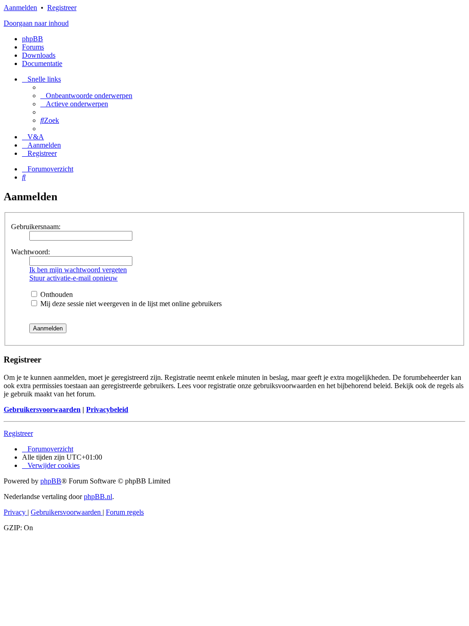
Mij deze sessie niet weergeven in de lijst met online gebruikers (130, 304)
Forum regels (125, 512)
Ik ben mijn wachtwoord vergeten (78, 270)
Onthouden (55, 294)
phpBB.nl (98, 496)
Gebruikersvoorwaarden (42, 409)
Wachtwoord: (30, 252)
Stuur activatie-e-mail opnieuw (73, 278)
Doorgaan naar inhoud (36, 23)
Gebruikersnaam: (35, 227)
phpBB (32, 39)
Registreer (61, 7)
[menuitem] (86, 95)
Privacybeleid (107, 409)
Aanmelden (20, 7)
